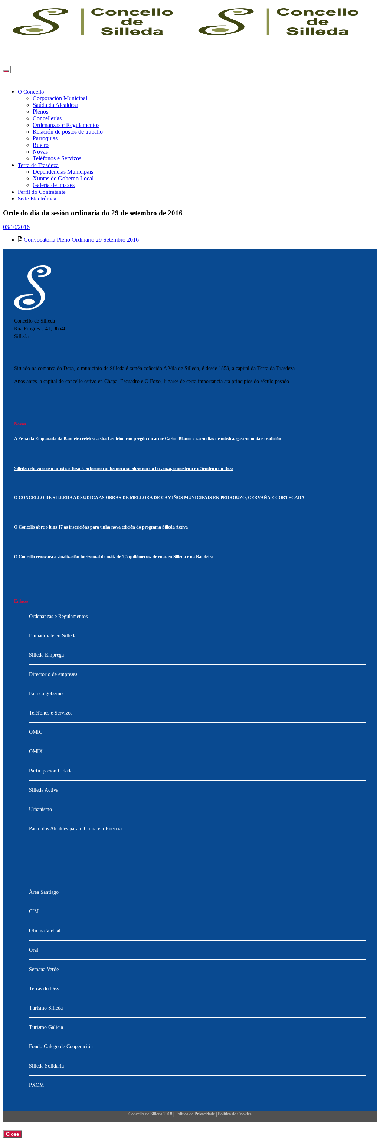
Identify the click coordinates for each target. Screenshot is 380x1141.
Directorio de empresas (53, 674)
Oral (33, 950)
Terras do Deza (44, 988)
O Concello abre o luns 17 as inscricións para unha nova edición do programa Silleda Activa (101, 527)
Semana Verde (44, 969)
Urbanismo (40, 809)
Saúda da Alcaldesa (55, 105)
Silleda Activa (43, 790)
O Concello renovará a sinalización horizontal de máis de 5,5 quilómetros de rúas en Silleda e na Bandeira (113, 557)
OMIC (35, 732)
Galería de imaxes (54, 185)
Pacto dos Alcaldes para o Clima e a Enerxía (75, 828)
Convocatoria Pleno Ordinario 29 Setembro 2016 (81, 239)
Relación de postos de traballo (68, 131)
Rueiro (41, 145)
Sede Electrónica (37, 199)
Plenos (40, 111)
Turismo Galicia (46, 1027)
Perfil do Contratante (42, 192)
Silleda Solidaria (46, 1066)
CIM (34, 911)
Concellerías (47, 118)
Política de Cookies (235, 1114)
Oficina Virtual (44, 931)
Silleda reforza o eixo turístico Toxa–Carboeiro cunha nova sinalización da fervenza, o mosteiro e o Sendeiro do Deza (123, 468)
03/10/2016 (16, 227)
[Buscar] (6, 71)
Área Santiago (44, 892)
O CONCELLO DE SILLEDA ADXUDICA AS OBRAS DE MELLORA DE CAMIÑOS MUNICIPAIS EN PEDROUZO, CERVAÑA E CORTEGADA (159, 498)
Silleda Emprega (46, 655)
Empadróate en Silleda (52, 635)
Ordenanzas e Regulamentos (66, 125)
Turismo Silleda (46, 1008)
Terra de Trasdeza (38, 165)
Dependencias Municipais (63, 172)
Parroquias (45, 138)
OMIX (36, 751)
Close (12, 1134)
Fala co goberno (46, 693)
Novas (40, 151)
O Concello (31, 92)
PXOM (36, 1085)
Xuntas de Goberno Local (63, 178)
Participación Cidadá (50, 771)
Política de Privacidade (195, 1114)
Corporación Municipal (60, 98)
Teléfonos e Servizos (57, 158)
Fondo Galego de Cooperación (61, 1046)
